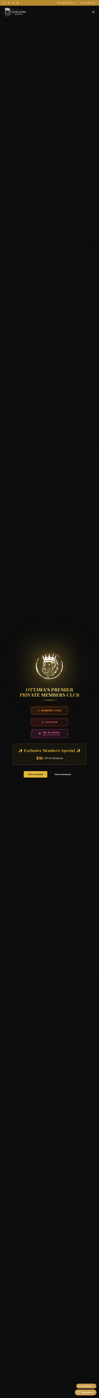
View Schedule (35, 774)
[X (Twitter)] (13, 2)
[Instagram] (8, 2)
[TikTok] (17, 2)
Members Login (51, 710)
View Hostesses (63, 774)
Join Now (51, 722)
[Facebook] (4, 2)
